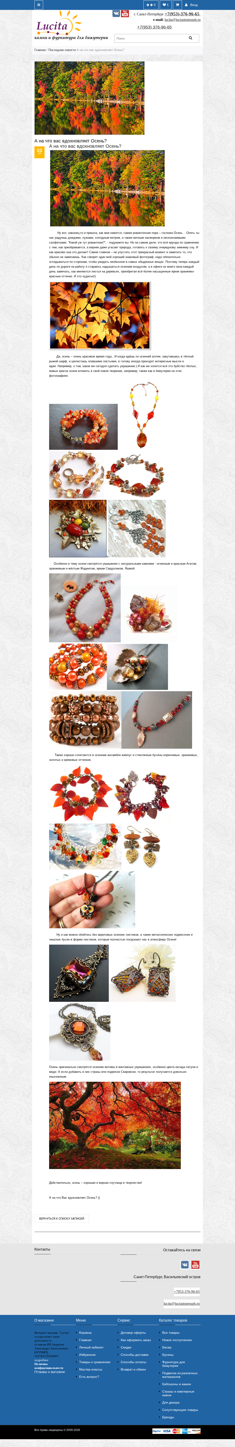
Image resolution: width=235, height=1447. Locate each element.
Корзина (85, 1332)
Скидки (126, 1347)
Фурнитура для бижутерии (173, 1364)
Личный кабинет (91, 1347)
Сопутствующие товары (180, 1410)
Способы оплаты (133, 1362)
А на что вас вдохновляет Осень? (85, 146)
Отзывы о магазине (49, 1372)
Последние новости (62, 50)
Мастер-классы (90, 1369)
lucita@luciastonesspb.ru (183, 20)
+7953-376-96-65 (187, 1292)
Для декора (170, 1402)
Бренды (168, 1417)
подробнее (41, 1360)
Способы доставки (134, 1354)
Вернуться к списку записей (61, 1218)
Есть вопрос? (89, 1377)
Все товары (170, 1332)
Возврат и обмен (133, 1369)
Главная (40, 50)
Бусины (167, 1354)
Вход (194, 5)
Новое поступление (177, 1340)
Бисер (166, 1347)
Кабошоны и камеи (176, 1384)
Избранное (87, 1354)
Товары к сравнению (94, 1362)
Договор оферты (133, 1332)
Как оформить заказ (136, 1340)
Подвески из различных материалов (180, 1375)
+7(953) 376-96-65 (154, 27)
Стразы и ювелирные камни (178, 1393)
